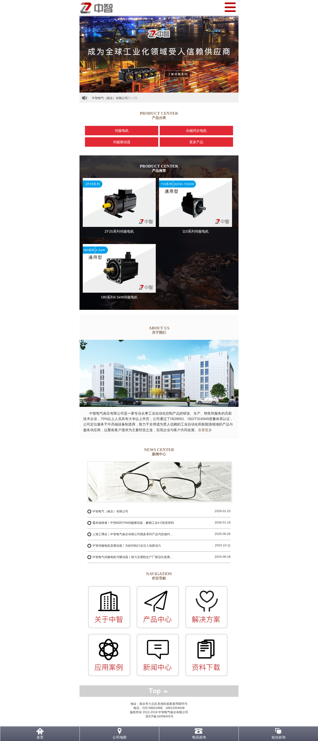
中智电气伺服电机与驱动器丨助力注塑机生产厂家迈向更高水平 (133, 557)
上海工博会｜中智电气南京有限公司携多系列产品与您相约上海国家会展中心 (133, 534)
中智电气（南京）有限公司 (110, 98)
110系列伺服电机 (195, 231)
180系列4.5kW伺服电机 (119, 297)
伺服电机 (122, 131)
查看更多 (205, 430)
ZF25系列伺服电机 (119, 231)
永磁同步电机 (196, 131)
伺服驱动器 (121, 142)
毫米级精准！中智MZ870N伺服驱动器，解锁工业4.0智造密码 (133, 523)
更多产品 (196, 142)
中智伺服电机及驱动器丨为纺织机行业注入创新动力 (126, 545)
